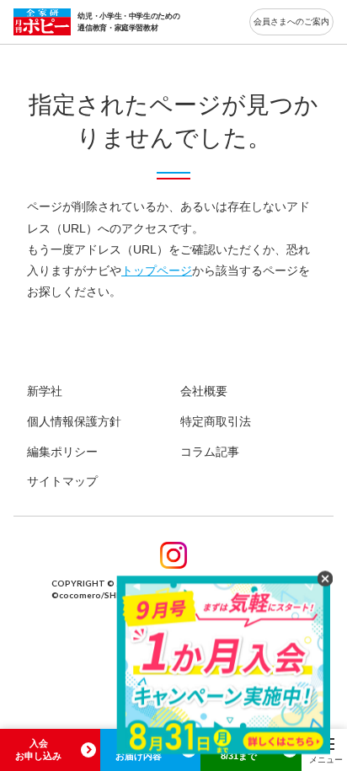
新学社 (44, 391)
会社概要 (203, 391)
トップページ (156, 270)
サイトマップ (62, 481)
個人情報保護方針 (74, 421)
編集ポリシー (62, 451)
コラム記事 (209, 451)
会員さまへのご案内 (291, 21)
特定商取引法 (215, 421)
